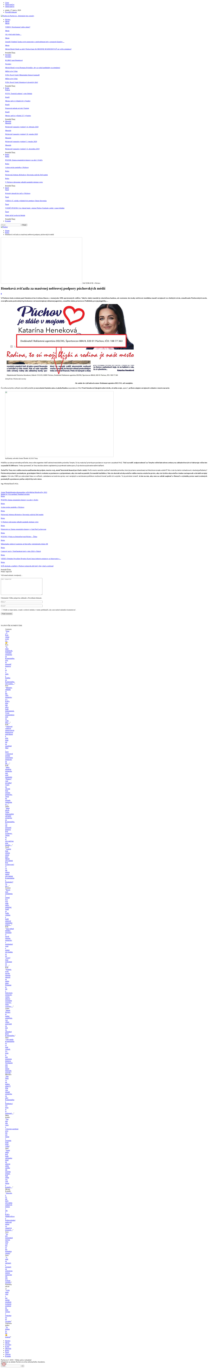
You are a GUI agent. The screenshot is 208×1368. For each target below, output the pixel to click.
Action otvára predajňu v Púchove (17, 167)
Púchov (7, 19)
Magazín (8, 121)
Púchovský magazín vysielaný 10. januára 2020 (21, 134)
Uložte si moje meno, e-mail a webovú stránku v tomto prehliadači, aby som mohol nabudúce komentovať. (39, 610)
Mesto (7, 21)
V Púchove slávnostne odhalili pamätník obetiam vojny (24, 182)
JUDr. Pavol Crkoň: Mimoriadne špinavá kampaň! (22, 75)
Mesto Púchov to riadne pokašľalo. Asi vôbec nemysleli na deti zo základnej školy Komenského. (10, 1023)
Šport (7, 188)
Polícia (7, 90)
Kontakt (8, 221)
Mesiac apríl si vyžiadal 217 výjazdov (18, 116)
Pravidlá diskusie (11, 12)
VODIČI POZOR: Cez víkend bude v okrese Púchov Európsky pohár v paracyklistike (34, 208)
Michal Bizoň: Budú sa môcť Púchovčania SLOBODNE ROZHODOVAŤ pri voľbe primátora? (38, 49)
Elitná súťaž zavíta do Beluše (15, 215)
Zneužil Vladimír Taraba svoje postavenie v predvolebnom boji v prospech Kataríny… (34, 42)
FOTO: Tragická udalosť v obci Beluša (18, 94)
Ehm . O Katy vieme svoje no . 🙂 (7, 637)
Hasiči (7, 97)
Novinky (8, 55)
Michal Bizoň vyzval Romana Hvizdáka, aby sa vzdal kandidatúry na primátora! (32, 68)
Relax (7, 154)
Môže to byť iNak (11, 71)
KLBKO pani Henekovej (14, 60)
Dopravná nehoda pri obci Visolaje (17, 108)
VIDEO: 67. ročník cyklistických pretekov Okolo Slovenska (26, 201)
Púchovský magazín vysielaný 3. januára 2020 (21, 141)
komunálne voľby (23, 492)
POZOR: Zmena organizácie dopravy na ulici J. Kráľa (23, 160)
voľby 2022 (43, 492)
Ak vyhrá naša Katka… (13, 34)
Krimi (7, 88)
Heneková (13, 492)
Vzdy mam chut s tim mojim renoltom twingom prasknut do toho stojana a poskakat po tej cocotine (8, 1305)
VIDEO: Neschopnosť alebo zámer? (17, 27)
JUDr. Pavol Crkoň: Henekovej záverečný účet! (21, 82)
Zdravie (8, 1354)
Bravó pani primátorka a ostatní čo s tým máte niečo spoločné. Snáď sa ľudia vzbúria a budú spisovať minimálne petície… (9, 907)
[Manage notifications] (4, 1364)
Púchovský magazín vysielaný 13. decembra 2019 (22, 149)
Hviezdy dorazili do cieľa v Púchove (17, 193)
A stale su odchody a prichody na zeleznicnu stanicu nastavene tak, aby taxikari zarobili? (8, 1269)
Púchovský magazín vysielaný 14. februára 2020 (21, 127)
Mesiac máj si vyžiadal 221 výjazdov (17, 101)
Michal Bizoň (34, 492)
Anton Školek (5, 492)
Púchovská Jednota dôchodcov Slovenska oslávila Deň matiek (26, 175)
